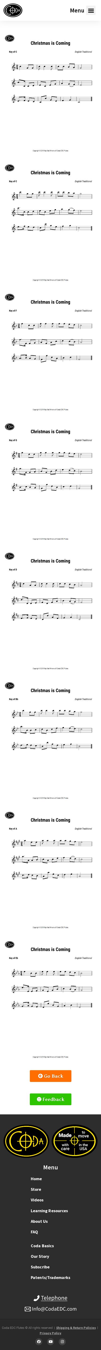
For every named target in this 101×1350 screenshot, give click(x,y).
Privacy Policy (50, 1333)
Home (36, 1178)
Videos (37, 1200)
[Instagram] (62, 1341)
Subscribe (40, 1267)
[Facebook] (38, 1341)
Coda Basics (42, 1245)
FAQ (34, 1232)
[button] (91, 10)
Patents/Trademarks (50, 1277)
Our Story (40, 1256)
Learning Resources (49, 1210)
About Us (39, 1221)
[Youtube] (50, 1341)
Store (36, 1189)
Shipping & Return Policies (76, 1328)
